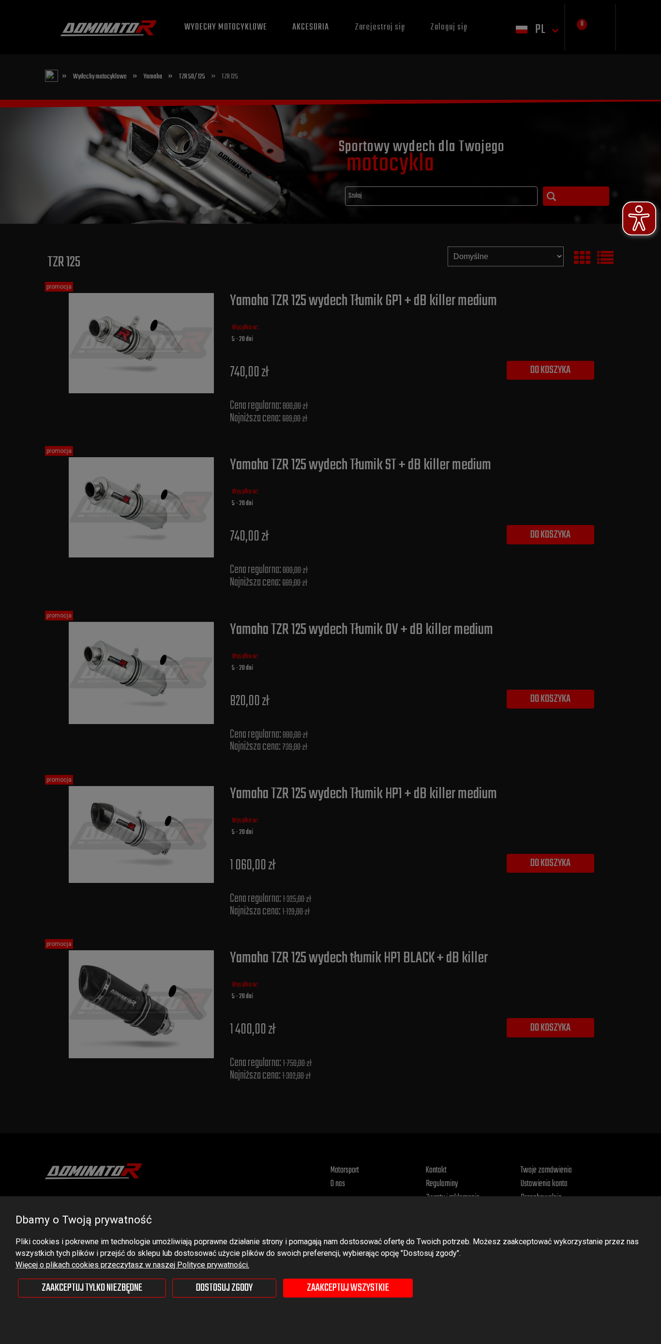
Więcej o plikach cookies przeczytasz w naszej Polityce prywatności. (132, 1264)
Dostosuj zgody (224, 1288)
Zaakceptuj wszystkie (348, 1288)
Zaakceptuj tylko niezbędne (92, 1288)
